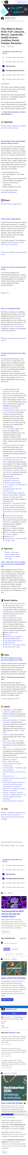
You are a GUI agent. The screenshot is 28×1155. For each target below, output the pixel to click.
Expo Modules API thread (13, 618)
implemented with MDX (10, 408)
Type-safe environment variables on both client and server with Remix (15, 460)
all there (18, 842)
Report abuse (19, 954)
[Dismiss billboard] (26, 1117)
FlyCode (3, 147)
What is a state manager (13, 482)
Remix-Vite (8, 528)
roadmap (17, 451)
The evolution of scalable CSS (12, 749)
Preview (15, 949)
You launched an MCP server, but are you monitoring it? (12, 914)
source (19, 314)
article (11, 422)
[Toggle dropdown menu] (25, 893)
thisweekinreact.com (19, 21)
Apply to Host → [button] (7, 999)
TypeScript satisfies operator (12, 712)
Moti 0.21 (8, 634)
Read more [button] (6, 932)
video (4, 747)
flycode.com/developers (9, 192)
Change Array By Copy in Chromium (15, 778)
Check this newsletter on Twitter (14, 112)
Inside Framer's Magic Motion (11, 219)
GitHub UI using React (12, 393)
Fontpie (7, 518)
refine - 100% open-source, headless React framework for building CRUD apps (13, 564)
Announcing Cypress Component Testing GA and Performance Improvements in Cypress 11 (14, 784)
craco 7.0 (8, 532)
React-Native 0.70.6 (11, 632)
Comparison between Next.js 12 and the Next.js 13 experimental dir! (14, 511)
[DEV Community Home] (6, 2)
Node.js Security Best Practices (13, 801)
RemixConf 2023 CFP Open (14, 516)
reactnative (10, 46)
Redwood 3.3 (9, 536)
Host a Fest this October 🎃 (13, 1103)
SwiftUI (5, 630)
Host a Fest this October (13, 978)
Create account (21, 2)
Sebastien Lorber (10, 17)
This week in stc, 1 (9, 776)
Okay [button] (4, 1152)
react (3, 46)
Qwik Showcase (8, 716)
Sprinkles (4, 369)
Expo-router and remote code (15, 603)
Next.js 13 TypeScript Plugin (10, 308)
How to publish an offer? (11, 698)
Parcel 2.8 (6, 734)
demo (7, 522)
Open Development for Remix (14, 445)
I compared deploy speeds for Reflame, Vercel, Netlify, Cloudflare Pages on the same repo (14, 495)
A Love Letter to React (12, 428)
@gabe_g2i (23, 691)
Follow (14, 1013)
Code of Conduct (9, 954)
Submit (7, 949)
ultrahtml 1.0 (7, 780)
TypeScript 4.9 (7, 710)
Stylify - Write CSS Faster (11, 761)
